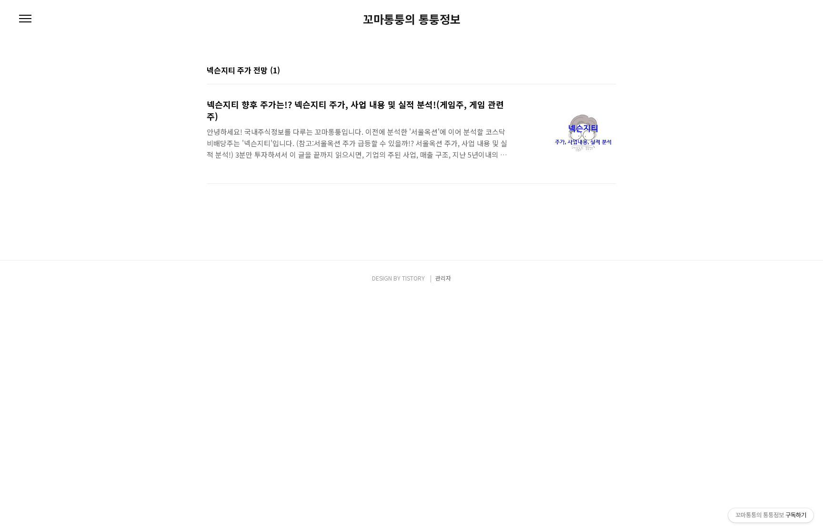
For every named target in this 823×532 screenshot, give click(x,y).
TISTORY (413, 278)
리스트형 (610, 71)
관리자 (443, 278)
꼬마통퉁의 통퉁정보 (412, 19)
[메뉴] (25, 19)
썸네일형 (597, 71)
